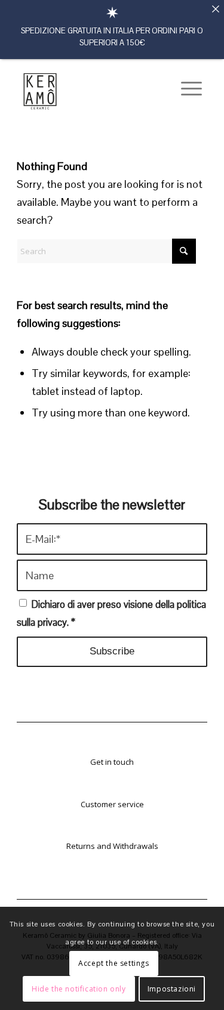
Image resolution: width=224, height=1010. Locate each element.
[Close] (215, 8)
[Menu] (185, 89)
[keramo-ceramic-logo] (94, 89)
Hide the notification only (79, 989)
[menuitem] (185, 89)
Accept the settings (113, 963)
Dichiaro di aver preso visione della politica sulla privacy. (111, 613)
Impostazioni (172, 989)
